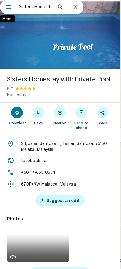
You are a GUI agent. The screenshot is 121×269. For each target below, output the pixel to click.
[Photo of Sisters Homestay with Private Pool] (60, 35)
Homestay (16, 94)
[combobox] (35, 6)
